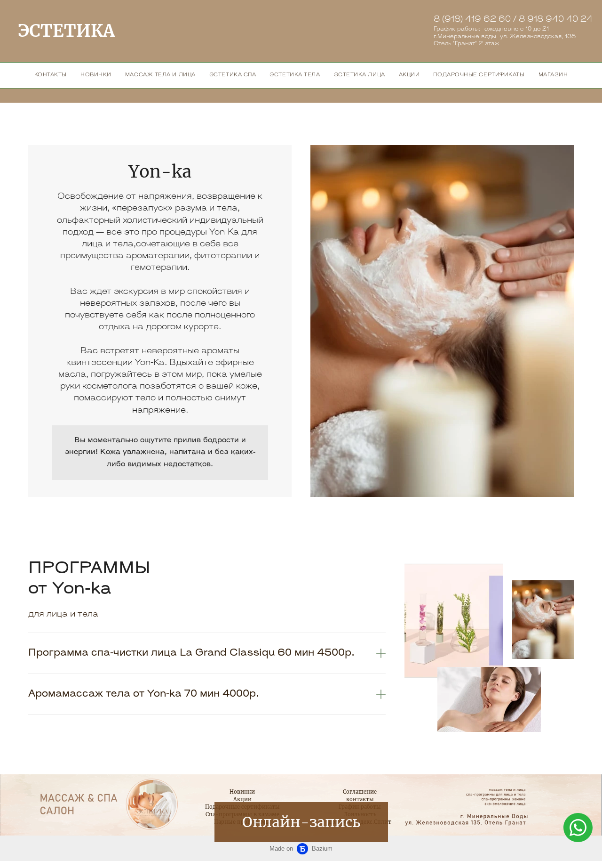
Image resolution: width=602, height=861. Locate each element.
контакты (50, 75)
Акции (242, 799)
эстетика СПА (232, 75)
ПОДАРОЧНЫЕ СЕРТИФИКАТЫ (478, 75)
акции (409, 75)
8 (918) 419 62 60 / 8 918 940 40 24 (513, 20)
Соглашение (360, 791)
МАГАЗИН (553, 75)
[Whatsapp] (578, 827)
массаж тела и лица (160, 75)
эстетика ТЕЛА (294, 75)
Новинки (242, 791)
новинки (95, 75)
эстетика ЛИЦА (359, 75)
